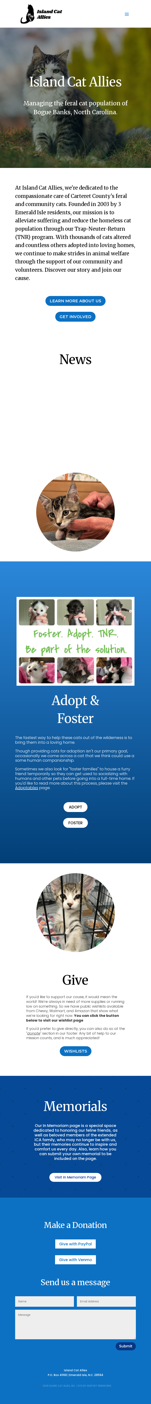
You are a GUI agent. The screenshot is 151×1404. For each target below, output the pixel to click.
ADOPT (75, 807)
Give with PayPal (75, 1244)
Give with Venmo (75, 1260)
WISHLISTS (75, 1051)
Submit (125, 1346)
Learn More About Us (75, 301)
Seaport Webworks (99, 1385)
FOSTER (75, 823)
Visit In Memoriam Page (75, 1177)
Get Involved (75, 316)
